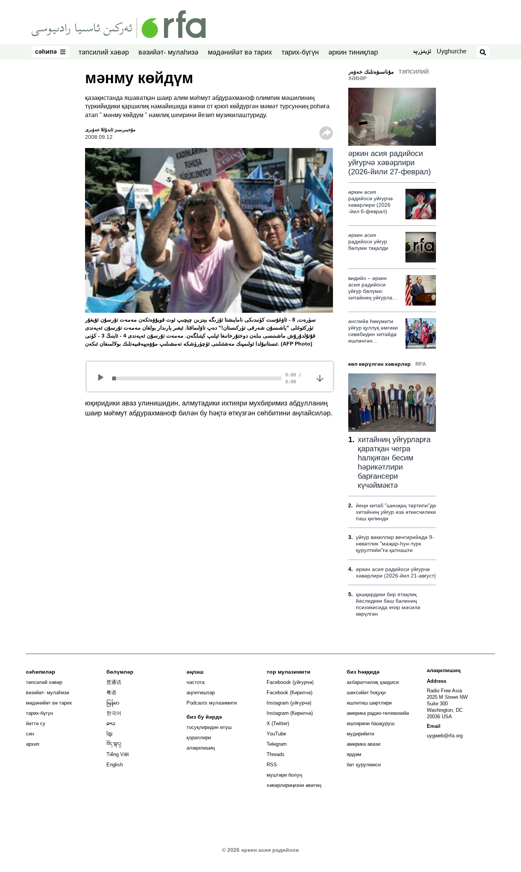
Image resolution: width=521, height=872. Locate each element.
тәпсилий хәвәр (104, 52)
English (114, 764)
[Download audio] (319, 378)
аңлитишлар (201, 692)
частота (195, 682)
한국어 (113, 713)
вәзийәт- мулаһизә (168, 52)
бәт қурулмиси (364, 764)
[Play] (103, 378)
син (30, 734)
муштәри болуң (284, 775)
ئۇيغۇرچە (422, 52)
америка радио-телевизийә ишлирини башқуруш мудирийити (378, 723)
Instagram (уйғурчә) (289, 703)
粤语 (111, 692)
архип (32, 744)
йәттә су (35, 723)
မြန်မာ (112, 703)
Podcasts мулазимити (212, 703)
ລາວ (110, 723)
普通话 (113, 682)
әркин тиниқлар (353, 52)
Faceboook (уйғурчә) (290, 682)
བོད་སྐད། (113, 744)
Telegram (277, 744)
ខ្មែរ (109, 734)
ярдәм (354, 754)
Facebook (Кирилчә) (289, 692)
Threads (276, 754)
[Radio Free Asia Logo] (119, 23)
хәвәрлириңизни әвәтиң (294, 785)
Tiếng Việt (117, 754)
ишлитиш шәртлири (369, 703)
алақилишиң (201, 748)
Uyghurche (451, 51)
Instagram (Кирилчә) (290, 713)
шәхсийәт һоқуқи (366, 692)
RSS (272, 764)
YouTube (276, 734)
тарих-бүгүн (300, 52)
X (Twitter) (278, 723)
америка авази (363, 744)
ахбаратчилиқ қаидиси (373, 682)
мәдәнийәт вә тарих (240, 52)
